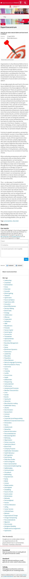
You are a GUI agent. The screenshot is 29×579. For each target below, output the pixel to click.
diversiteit (16, 221)
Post (26, 259)
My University (5, 236)
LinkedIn (19, 265)
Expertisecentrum (9, 27)
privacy (24, 575)
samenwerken (8, 221)
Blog (5, 17)
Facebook (10, 265)
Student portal (16, 236)
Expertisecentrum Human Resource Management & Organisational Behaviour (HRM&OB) (1, 17)
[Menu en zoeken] (20, 3)
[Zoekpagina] (25, 3)
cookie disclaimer (8, 576)
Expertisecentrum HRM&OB (10, 3)
